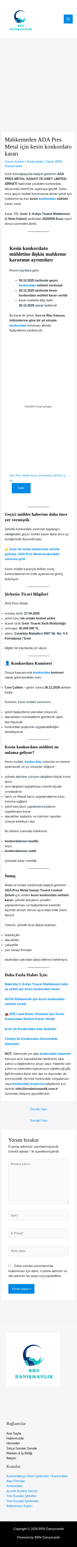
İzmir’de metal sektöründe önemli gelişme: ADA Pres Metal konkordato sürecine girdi (32, 554)
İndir (21, 488)
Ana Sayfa (13, 1433)
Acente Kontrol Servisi (21, 1491)
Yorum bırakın (14, 161)
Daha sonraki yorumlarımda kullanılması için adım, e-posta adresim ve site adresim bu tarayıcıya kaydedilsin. (37, 1271)
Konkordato (35, 161)
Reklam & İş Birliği (19, 1453)
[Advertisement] (38, 78)
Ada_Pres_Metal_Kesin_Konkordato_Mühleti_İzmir (37, 478)
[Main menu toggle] (68, 19)
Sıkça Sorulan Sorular (21, 1448)
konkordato (48, 198)
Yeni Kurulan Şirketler (21, 1496)
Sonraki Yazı (38, 1120)
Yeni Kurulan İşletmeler (22, 1501)
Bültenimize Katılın (19, 1506)
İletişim (11, 1458)
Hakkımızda (15, 1438)
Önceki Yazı (38, 1109)
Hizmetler (13, 1443)
